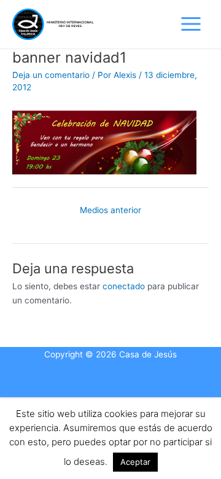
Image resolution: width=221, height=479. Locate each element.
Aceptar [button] (135, 462)
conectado (124, 286)
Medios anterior (110, 210)
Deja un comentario (51, 75)
